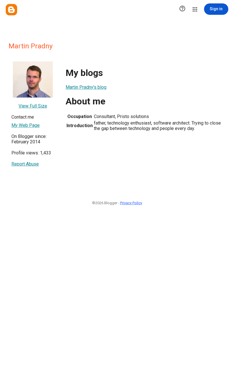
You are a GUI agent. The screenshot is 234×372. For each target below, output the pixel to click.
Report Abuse (25, 164)
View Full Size (33, 106)
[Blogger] (11, 9)
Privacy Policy (131, 203)
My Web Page (25, 125)
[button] (182, 9)
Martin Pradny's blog (86, 87)
